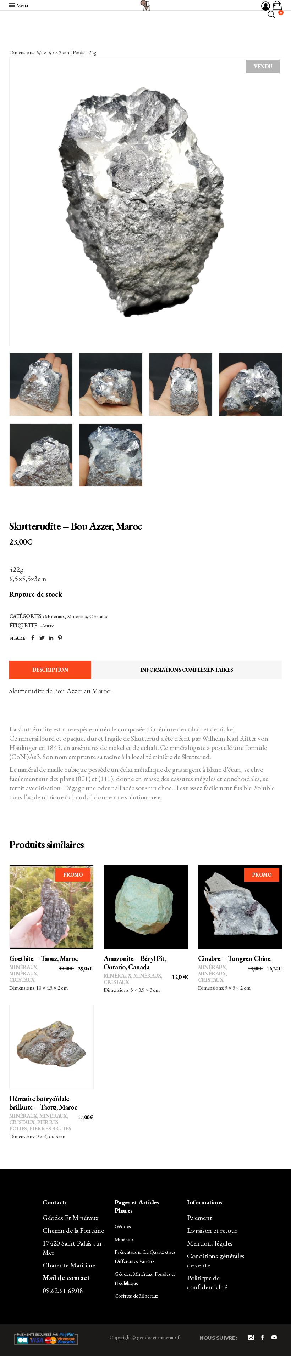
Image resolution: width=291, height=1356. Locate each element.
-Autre (47, 625)
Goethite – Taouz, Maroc (43, 958)
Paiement (199, 1217)
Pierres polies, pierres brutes (40, 1125)
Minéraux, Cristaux (87, 616)
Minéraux (55, 616)
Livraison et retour (212, 1230)
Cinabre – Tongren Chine (234, 958)
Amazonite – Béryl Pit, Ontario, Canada (134, 963)
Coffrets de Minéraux (136, 1295)
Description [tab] (50, 669)
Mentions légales (210, 1243)
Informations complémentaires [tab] (186, 669)
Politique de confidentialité (207, 1282)
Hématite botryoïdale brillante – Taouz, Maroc (43, 1103)
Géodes (123, 1226)
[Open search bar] (271, 14)
